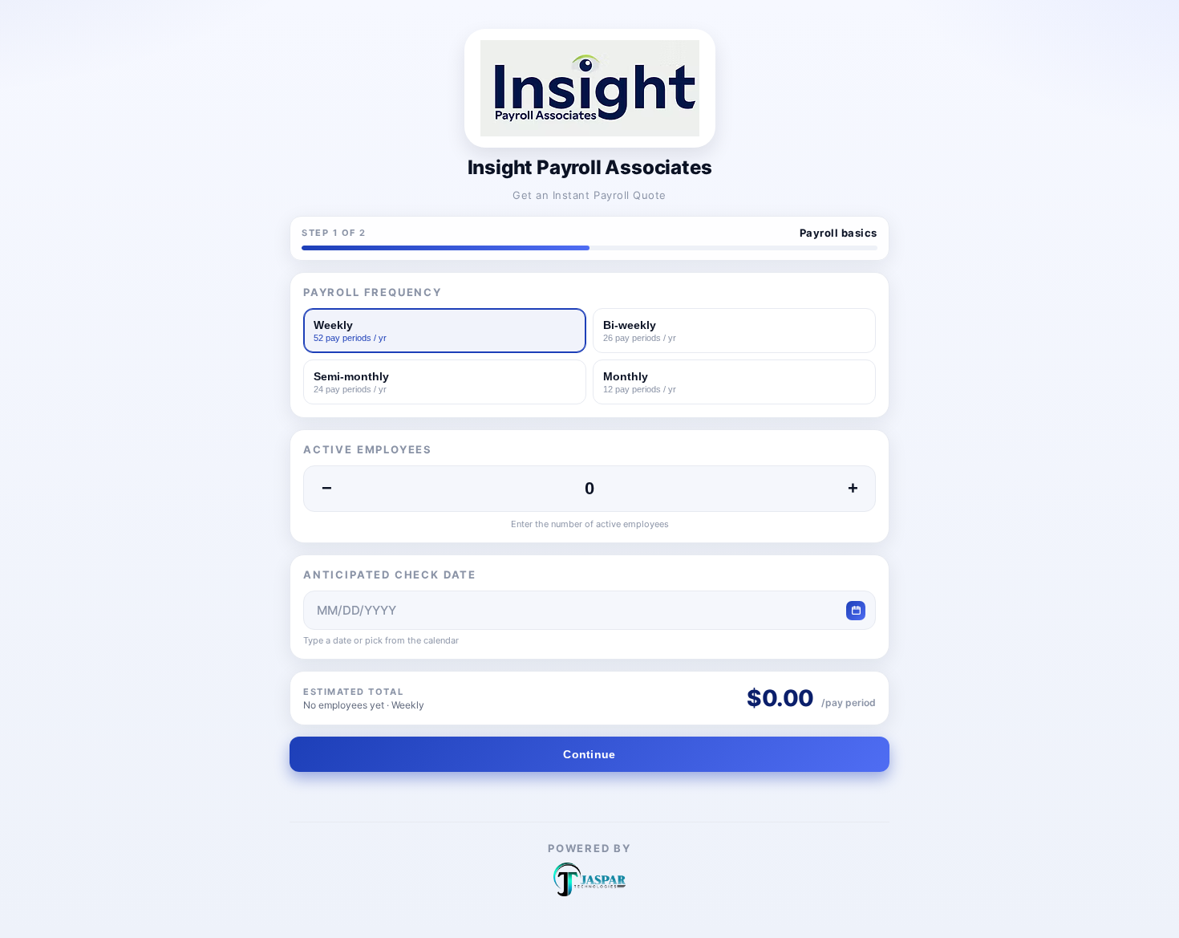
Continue (589, 754)
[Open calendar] (856, 610)
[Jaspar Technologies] (589, 879)
